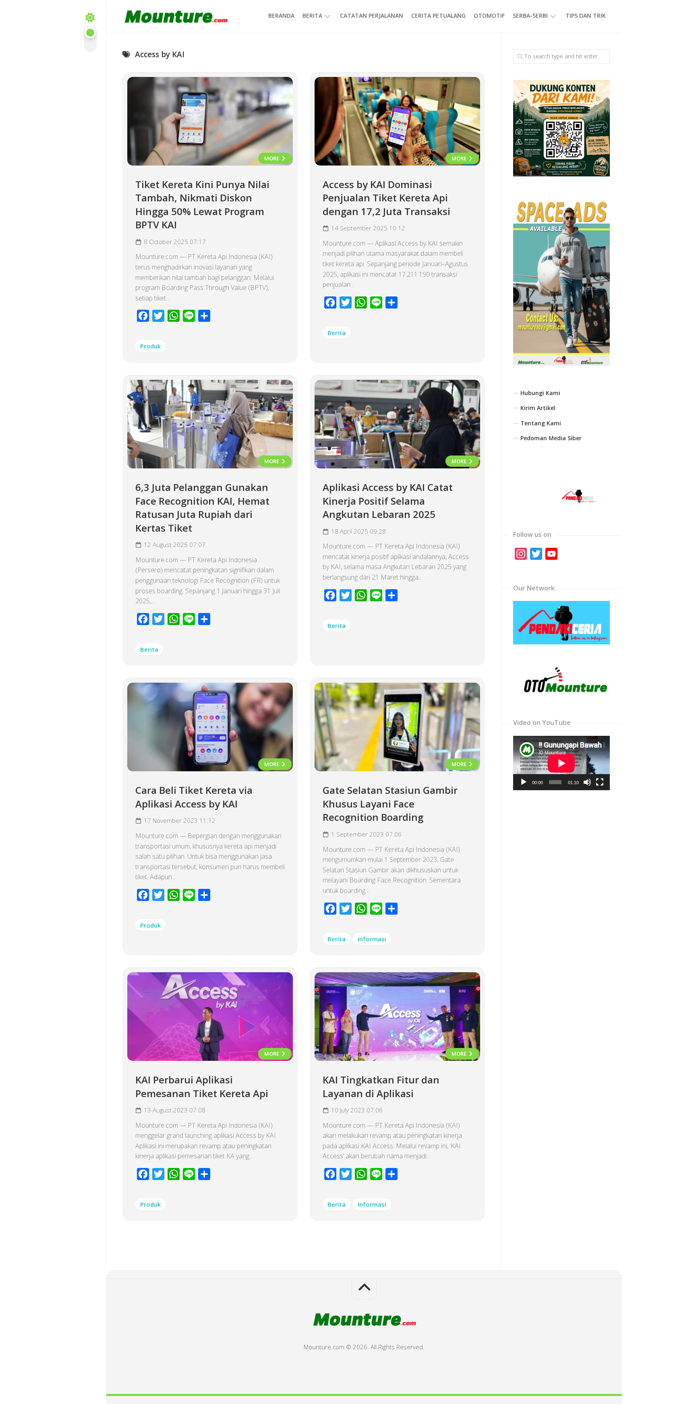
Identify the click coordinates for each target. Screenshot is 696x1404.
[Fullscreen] (600, 782)
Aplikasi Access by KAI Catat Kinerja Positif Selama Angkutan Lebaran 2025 (388, 500)
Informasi (372, 939)
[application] (561, 763)
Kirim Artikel (537, 408)
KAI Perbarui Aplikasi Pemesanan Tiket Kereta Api (201, 1086)
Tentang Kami (540, 423)
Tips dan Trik (586, 15)
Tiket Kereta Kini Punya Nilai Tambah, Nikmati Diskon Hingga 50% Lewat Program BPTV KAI (202, 205)
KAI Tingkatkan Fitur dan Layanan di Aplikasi (381, 1086)
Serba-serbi (530, 15)
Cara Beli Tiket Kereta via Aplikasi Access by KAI (194, 796)
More (272, 158)
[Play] (524, 782)
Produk (150, 346)
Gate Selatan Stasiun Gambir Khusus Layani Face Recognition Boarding (390, 803)
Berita (312, 15)
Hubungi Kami (540, 393)
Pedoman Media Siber (551, 438)
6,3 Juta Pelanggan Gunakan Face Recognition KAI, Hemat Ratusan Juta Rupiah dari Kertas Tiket (202, 507)
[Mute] (587, 782)
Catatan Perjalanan (371, 15)
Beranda (281, 15)
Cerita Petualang (438, 15)
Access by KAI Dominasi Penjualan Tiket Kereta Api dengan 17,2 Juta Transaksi (386, 198)
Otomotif (489, 15)
